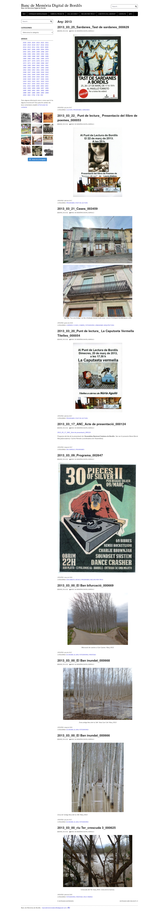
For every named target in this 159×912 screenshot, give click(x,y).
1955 (47, 68)
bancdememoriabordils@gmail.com (54, 908)
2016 (42, 45)
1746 (37, 95)
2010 (42, 47)
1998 (42, 52)
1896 (47, 88)
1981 (38, 58)
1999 (38, 52)
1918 (24, 83)
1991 (47, 54)
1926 (42, 79)
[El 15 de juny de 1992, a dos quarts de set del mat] (37, 129)
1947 (29, 72)
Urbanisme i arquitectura (104, 325)
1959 (29, 68)
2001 (29, 52)
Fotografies (90, 325)
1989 (29, 56)
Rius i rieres (88, 897)
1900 (29, 88)
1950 (42, 70)
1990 (24, 56)
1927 (38, 79)
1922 (33, 81)
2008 (24, 49)
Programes (77, 110)
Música (78, 579)
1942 (24, 74)
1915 (38, 83)
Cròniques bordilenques (38, 14)
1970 (33, 63)
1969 (38, 63)
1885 (33, 93)
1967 (47, 63)
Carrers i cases (72, 325)
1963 (38, 65)
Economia (69, 655)
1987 (38, 56)
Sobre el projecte (57, 14)
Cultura (69, 110)
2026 (24, 42)
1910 (29, 86)
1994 (33, 54)
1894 (29, 90)
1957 (38, 68)
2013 (29, 47)
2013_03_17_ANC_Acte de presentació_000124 (91, 424)
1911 (24, 86)
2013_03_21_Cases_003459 (77, 208)
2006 (33, 49)
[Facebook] (68, 908)
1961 (47, 65)
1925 (47, 79)
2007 (29, 49)
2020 (24, 45)
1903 (46, 86)
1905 (37, 86)
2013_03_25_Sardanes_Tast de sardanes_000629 (93, 27)
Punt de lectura (81, 203)
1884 (38, 93)
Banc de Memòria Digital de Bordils (51, 5)
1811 (29, 95)
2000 (33, 52)
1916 (33, 83)
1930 (24, 79)
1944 (42, 72)
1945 (38, 72)
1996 (24, 54)
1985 (47, 56)
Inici (24, 14)
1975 (38, 61)
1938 (42, 74)
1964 (33, 65)
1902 (24, 88)
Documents (70, 579)
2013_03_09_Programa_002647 (80, 455)
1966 (24, 65)
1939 (38, 74)
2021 (47, 42)
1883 (42, 93)
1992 (42, 54)
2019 (29, 45)
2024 (33, 42)
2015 (47, 45)
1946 (33, 72)
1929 (29, 79)
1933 (38, 77)
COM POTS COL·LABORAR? (107, 14)
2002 (24, 52)
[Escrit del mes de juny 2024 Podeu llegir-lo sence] (26, 151)
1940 (33, 74)
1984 (24, 58)
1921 (38, 81)
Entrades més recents (128, 901)
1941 (29, 74)
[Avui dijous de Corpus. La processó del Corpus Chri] (37, 151)
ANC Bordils (70, 449)
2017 (38, 45)
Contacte (122, 14)
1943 (47, 72)
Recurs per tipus (96, 579)
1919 (47, 81)
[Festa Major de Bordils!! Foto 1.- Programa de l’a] (48, 118)
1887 (29, 93)
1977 (29, 61)
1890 (42, 90)
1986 (42, 56)
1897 (42, 88)
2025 (29, 42)
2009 (46, 47)
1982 (33, 58)
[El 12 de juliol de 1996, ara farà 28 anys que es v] (26, 140)
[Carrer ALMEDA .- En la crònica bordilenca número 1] (37, 140)
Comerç (82, 325)
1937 (47, 74)
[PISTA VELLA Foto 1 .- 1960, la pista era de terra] (26, 118)
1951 (38, 70)
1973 (47, 61)
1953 (29, 70)
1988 (33, 56)
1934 (33, 77)
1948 (24, 72)
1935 (29, 77)
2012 (33, 47)
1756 (33, 95)
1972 (24, 63)
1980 (42, 58)
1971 (29, 63)
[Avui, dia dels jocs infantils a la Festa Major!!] (37, 118)
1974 (42, 61)
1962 (42, 65)
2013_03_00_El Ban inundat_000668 (83, 660)
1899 (33, 88)
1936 (24, 77)
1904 (42, 86)
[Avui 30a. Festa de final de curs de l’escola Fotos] (48, 140)
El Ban (76, 655)
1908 (33, 86)
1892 (33, 90)
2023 (38, 42)
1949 (47, 70)
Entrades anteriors (66, 901)
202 (41, 95)
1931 (47, 77)
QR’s (130, 14)
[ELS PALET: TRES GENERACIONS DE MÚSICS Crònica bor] (48, 129)
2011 (37, 47)
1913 (42, 83)
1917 (29, 83)
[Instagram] (69, 908)
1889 (47, 90)
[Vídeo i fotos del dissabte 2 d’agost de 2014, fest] (26, 129)
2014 (24, 47)
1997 (47, 52)
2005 (38, 49)
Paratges (92, 655)
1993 (38, 54)
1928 (33, 79)
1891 (38, 90)
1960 (24, 68)
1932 (42, 77)
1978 (24, 61)
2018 (33, 45)
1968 (42, 63)
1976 (33, 61)
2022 (42, 42)
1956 (42, 68)
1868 (47, 93)
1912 (47, 83)
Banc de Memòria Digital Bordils (82, 31)
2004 (42, 49)
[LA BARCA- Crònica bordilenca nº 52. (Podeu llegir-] (48, 151)
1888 (24, 93)
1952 (33, 70)
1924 (24, 81)
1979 (47, 58)
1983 (29, 58)
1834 (24, 95)
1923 (29, 81)
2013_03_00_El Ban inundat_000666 (83, 735)
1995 (29, 54)
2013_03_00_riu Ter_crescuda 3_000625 (86, 827)
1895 (24, 90)
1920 (42, 81)
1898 (38, 88)
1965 (29, 65)
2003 (47, 49)
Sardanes (86, 110)
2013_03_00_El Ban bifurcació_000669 (85, 585)
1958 (33, 68)
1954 (24, 70)
